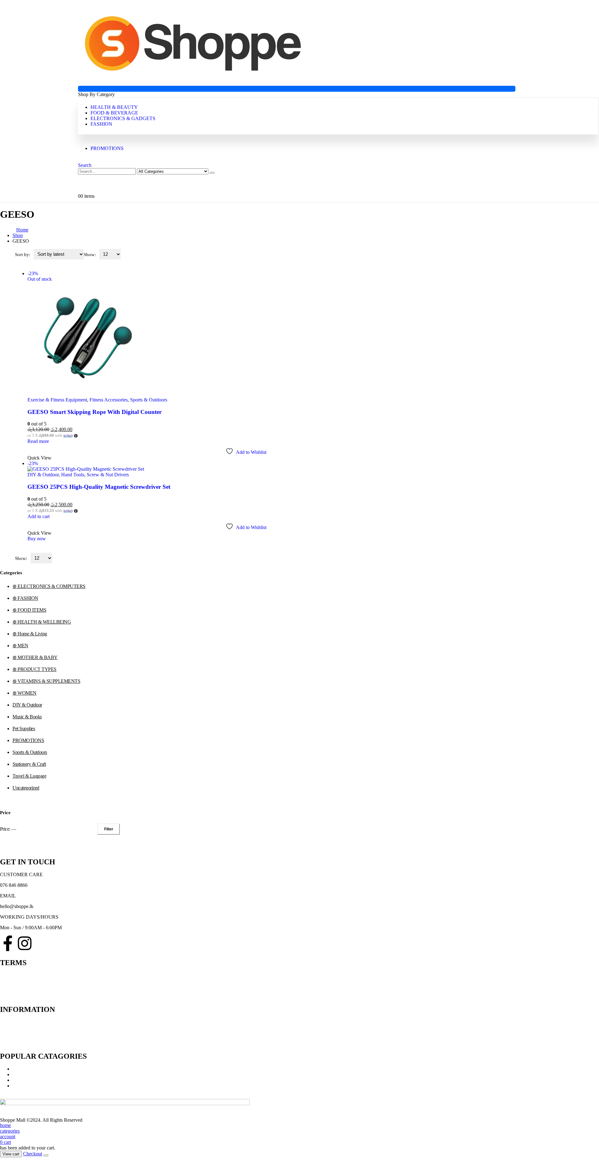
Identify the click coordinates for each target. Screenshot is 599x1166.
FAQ (5, 992)
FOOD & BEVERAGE (114, 112)
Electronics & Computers (37, 1080)
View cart (10, 1154)
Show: (90, 254)
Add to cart (38, 516)
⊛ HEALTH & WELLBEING (41, 621)
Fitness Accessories (109, 399)
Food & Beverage (30, 1074)
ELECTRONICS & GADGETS (122, 118)
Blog (5, 1033)
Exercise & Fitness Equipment (57, 399)
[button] (84, 165)
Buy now (36, 538)
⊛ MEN (20, 645)
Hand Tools (72, 474)
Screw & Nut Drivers (108, 474)
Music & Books (27, 716)
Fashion (20, 1085)
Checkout (32, 1153)
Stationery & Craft (29, 764)
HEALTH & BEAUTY (114, 107)
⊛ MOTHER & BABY (35, 657)
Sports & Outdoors (148, 399)
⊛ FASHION (25, 598)
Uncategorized (25, 787)
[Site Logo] (193, 76)
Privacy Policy (14, 986)
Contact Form (13, 1027)
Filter (108, 829)
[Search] (212, 173)
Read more (38, 441)
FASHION (101, 124)
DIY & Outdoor (43, 474)
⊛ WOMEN (24, 693)
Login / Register (16, 1039)
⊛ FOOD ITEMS (29, 610)
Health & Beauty (29, 1068)
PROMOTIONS (107, 148)
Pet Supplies (23, 728)
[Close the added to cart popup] (45, 1155)
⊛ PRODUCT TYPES (34, 669)
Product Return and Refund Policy (34, 981)
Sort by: (23, 254)
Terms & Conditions (20, 975)
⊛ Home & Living (29, 633)
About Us (9, 1022)
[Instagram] (24, 943)
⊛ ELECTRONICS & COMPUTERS (48, 586)
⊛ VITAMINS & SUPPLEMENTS (46, 681)
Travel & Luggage (29, 776)
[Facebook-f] (8, 943)
